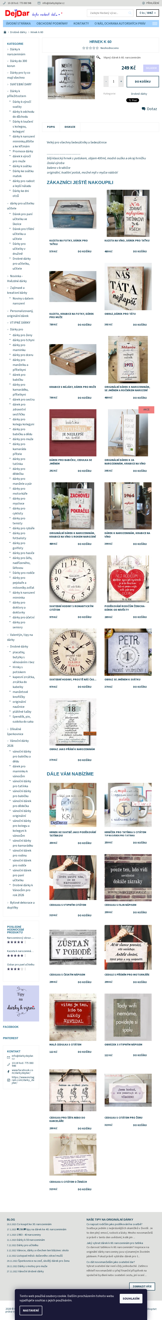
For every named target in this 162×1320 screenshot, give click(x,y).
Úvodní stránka (18, 23)
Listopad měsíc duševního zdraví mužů (40, 1256)
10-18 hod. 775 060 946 (19, 3)
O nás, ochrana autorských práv (120, 23)
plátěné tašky (22, 712)
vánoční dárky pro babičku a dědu (22, 756)
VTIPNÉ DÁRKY (20, 322)
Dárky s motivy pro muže (32, 1266)
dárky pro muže (23, 439)
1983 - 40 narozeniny (29, 1235)
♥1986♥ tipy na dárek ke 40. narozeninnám (41, 1229)
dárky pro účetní (23, 617)
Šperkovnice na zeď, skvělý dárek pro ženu (44, 1261)
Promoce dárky (23, 151)
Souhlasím (131, 1298)
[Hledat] (130, 13)
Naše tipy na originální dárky (110, 1219)
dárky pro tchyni (23, 340)
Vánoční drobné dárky (31, 1271)
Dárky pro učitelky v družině (19, 249)
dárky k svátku (22, 166)
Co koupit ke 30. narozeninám (34, 1224)
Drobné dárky (139, 94)
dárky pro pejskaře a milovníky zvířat (23, 583)
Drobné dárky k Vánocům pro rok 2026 (23, 890)
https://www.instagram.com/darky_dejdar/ (23, 1080)
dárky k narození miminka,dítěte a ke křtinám (24, 141)
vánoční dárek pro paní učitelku (22, 875)
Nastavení (31, 1310)
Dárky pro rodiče (24, 573)
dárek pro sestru (24, 399)
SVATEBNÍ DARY (20, 84)
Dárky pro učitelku (27, 1245)
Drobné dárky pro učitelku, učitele (22, 264)
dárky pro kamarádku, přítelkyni (20, 389)
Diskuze (70, 127)
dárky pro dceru (23, 355)
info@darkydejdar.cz (53, 3)
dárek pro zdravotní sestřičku (19, 409)
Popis (51, 127)
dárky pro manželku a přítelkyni (20, 365)
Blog (11, 1219)
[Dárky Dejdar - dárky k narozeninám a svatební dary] (42, 13)
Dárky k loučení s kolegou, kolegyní (23, 126)
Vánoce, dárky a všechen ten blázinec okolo (43, 1250)
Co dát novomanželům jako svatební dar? (111, 1262)
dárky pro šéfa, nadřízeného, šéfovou (22, 563)
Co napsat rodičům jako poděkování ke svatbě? (114, 1224)
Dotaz (152, 109)
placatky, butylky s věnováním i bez (23, 657)
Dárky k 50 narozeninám (31, 1240)
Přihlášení (152, 3)
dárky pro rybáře (24, 528)
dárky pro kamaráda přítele (19, 449)
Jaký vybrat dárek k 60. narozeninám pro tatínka (115, 1243)
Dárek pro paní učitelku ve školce (22, 219)
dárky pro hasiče (23, 553)
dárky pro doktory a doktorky (19, 607)
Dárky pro (16, 329)
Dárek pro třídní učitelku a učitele (23, 234)
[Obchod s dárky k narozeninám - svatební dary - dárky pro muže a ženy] (5, 32)
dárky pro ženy (22, 335)
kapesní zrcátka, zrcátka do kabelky (24, 682)
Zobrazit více (142, 1287)
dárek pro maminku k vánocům (20, 771)
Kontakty (81, 23)
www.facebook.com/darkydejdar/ (22, 1071)
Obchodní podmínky (52, 23)
